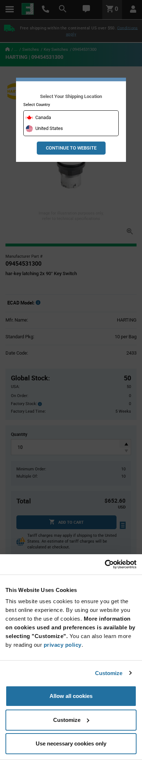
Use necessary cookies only (71, 743)
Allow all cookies (71, 696)
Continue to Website (71, 148)
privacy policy (63, 645)
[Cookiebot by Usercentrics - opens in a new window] (105, 564)
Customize (109, 673)
